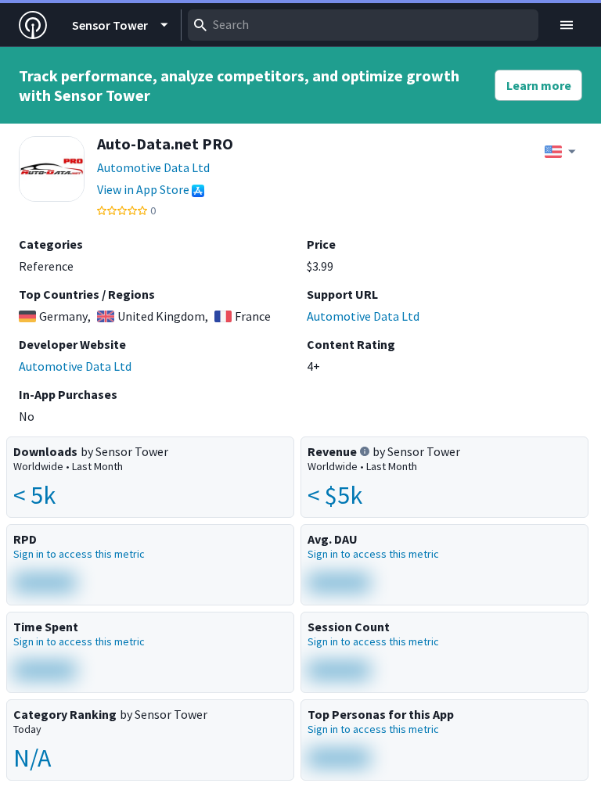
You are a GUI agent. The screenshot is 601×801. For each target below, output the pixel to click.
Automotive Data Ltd (153, 167)
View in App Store (143, 189)
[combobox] (363, 25)
